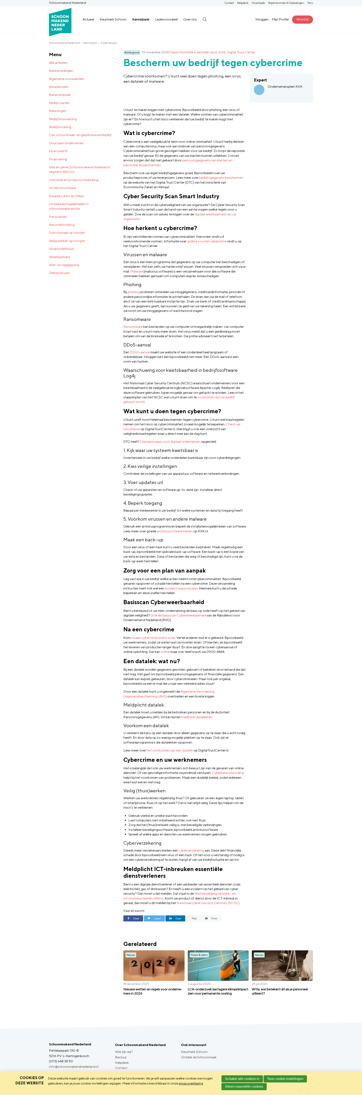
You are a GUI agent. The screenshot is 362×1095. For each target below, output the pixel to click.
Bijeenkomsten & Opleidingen (286, 2)
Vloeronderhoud (61, 249)
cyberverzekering (191, 850)
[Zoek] (204, 19)
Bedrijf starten (59, 103)
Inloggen (262, 19)
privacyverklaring (191, 1083)
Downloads (258, 2)
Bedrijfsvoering (60, 127)
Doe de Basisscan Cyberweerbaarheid (178, 615)
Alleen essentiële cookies (244, 1086)
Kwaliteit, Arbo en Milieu (66, 196)
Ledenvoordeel (166, 19)
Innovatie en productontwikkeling (73, 180)
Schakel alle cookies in (242, 1079)
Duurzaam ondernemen (66, 143)
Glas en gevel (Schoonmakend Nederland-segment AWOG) (80, 169)
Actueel (88, 19)
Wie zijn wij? (124, 1052)
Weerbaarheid (59, 257)
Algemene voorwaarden (66, 79)
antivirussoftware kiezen (175, 531)
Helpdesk (242, 2)
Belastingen (57, 111)
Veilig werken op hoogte (67, 241)
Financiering (58, 159)
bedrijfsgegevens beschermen (221, 178)
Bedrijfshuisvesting (63, 119)
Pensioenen (58, 217)
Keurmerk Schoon (113, 19)
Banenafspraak (60, 95)
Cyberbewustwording (228, 773)
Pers (310, 2)
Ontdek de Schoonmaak (199, 1057)
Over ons (190, 19)
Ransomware (133, 327)
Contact (229, 2)
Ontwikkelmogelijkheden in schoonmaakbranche (69, 206)
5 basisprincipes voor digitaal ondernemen (170, 442)
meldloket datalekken (196, 717)
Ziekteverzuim (59, 273)
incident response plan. (181, 588)
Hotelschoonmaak (62, 188)
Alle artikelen (58, 63)
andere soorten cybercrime (206, 241)
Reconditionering (62, 225)
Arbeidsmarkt (59, 87)
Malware (136, 271)
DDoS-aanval (140, 352)
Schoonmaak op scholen (67, 233)
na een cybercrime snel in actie (153, 638)
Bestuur (121, 1057)
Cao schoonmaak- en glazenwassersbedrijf (80, 135)
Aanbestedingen (61, 71)
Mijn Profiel (280, 19)
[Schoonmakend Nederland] (60, 19)
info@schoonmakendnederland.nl (73, 1067)
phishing (134, 292)
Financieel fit (58, 151)
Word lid (302, 19)
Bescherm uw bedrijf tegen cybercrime (213, 62)
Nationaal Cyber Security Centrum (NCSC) (208, 903)
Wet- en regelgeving (64, 265)
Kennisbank (140, 19)
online (165, 652)
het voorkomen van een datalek (170, 750)
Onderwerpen (109, 42)
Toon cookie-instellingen (285, 1079)
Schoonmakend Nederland (64, 42)
